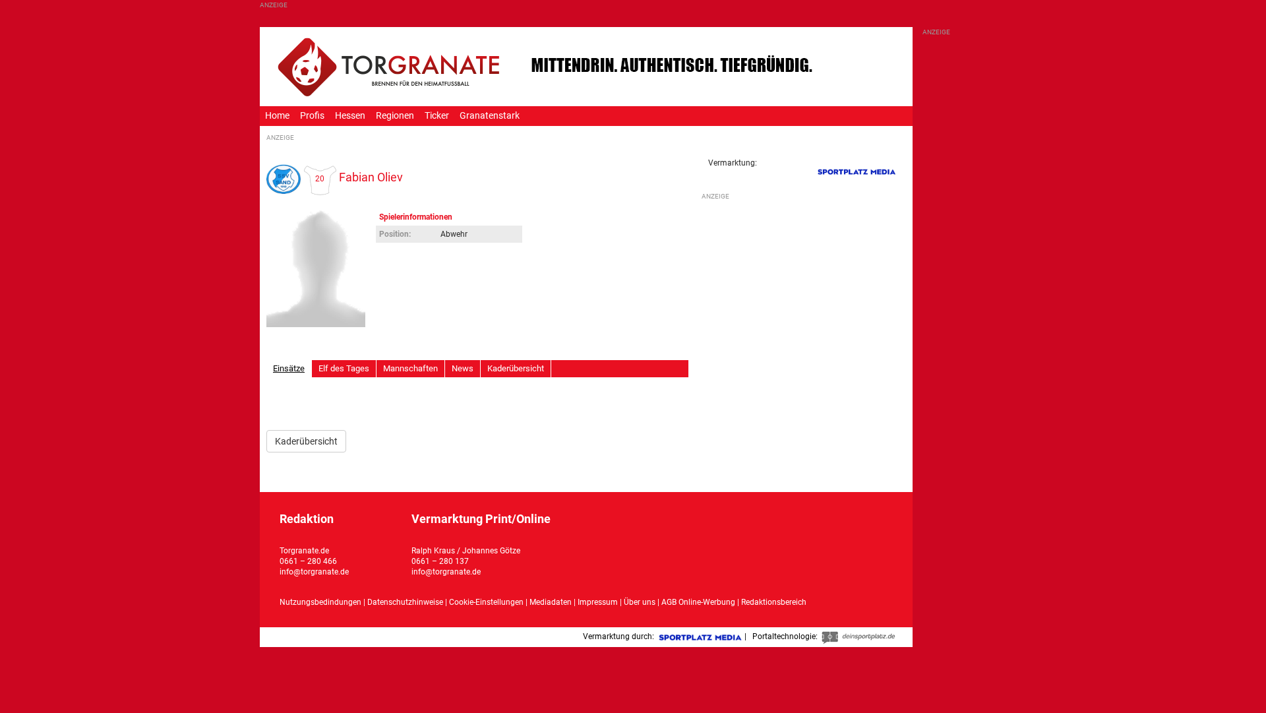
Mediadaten (551, 602)
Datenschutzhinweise (405, 602)
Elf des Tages (343, 368)
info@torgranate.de (314, 571)
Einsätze (289, 368)
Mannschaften (410, 368)
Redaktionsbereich (773, 602)
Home (277, 115)
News (462, 368)
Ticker (437, 115)
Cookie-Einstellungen (486, 602)
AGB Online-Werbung (698, 602)
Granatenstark (490, 115)
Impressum (598, 602)
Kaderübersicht (515, 368)
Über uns (639, 602)
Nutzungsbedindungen (320, 602)
